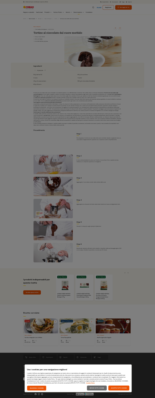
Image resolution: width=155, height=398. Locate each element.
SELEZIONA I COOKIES (37, 388)
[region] (78, 378)
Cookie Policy (90, 383)
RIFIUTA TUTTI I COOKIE (97, 388)
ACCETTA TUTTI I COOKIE (119, 388)
